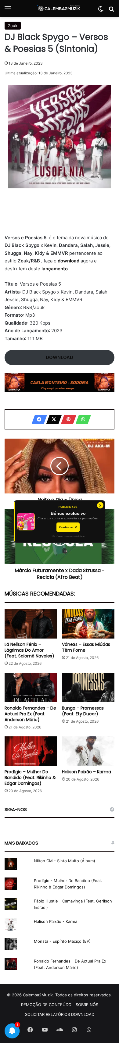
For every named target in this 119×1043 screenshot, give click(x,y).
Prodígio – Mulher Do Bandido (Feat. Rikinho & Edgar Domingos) (30, 777)
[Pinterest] (67, 419)
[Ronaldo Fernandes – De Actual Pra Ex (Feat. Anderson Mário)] (31, 687)
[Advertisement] (59, 214)
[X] (52, 419)
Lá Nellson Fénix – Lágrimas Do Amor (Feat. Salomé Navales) (29, 650)
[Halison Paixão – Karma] (88, 751)
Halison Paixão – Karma (86, 772)
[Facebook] (37, 419)
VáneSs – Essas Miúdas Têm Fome (86, 647)
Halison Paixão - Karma (55, 921)
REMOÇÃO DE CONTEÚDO (46, 1004)
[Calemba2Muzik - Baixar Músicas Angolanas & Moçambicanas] (59, 8)
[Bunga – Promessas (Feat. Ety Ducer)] (88, 687)
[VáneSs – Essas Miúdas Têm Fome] (88, 624)
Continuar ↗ (68, 527)
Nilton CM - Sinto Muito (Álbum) (64, 860)
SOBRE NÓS (87, 1004)
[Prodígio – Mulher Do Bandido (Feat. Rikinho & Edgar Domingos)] (31, 751)
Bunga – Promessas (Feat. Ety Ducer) (83, 711)
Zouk (12, 25)
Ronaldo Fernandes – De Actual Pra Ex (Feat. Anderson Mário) (30, 714)
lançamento (54, 269)
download (69, 261)
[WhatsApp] (81, 419)
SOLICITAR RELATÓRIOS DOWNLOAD (59, 1014)
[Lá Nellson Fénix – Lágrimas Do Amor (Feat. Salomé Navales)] (31, 624)
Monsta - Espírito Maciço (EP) (62, 941)
